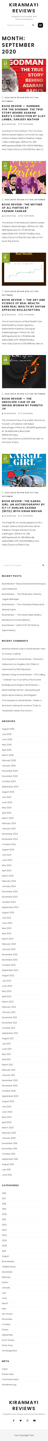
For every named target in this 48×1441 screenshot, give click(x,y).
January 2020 (9, 1138)
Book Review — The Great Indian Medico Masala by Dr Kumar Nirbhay (22, 617)
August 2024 (8, 849)
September (7, 101)
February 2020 (9, 1132)
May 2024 (7, 865)
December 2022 (10, 954)
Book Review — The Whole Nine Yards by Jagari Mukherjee (21, 597)
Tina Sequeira (8, 659)
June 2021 (7, 1048)
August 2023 (8, 912)
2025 (4, 1240)
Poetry (5, 1329)
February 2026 (9, 760)
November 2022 (10, 959)
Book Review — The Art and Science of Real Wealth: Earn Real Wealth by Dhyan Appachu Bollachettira (23, 305)
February (6, 1277)
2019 (4, 1209)
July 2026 (6, 734)
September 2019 (10, 1159)
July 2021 (6, 1043)
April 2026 (6, 749)
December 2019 (9, 1143)
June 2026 (7, 739)
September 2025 (10, 786)
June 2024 (7, 860)
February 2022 (9, 1006)
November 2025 (10, 776)
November (7, 1319)
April (4, 1250)
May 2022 (6, 991)
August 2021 (8, 1038)
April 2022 (6, 996)
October (6, 1324)
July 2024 (6, 854)
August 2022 (8, 975)
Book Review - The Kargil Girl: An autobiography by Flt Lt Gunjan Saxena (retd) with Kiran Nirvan (23, 506)
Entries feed (8, 1374)
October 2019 (8, 1153)
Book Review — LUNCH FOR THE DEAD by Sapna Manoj (20, 628)
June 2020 (7, 1111)
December (7, 1271)
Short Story (7, 1345)
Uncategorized (9, 1350)
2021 (4, 1219)
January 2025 (9, 828)
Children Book (8, 1266)
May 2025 (7, 807)
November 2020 (10, 1085)
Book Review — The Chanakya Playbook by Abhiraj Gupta (23, 607)
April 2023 (6, 933)
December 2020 (10, 1080)
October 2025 (9, 781)
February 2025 (9, 823)
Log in (5, 1368)
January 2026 (9, 765)
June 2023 (7, 923)
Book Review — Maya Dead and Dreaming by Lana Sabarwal (24, 586)
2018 (4, 1203)
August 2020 (8, 1101)
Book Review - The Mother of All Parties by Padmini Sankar (22, 208)
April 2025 (6, 812)
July (4, 1292)
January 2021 (8, 1075)
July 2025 (6, 797)
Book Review (17, 97)
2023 (4, 1229)
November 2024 (10, 839)
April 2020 (6, 1122)
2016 (4, 1193)
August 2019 (8, 1164)
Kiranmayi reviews (24, 8)
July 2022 (6, 980)
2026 (4, 1245)
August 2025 (8, 791)
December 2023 (10, 891)
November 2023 (10, 896)
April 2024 (6, 870)
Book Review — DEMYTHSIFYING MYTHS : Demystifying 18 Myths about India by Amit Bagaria (21, 690)
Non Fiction (31, 97)
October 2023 (9, 902)
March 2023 (7, 938)
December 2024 (10, 833)
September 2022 (10, 970)
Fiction (29, 200)
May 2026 (7, 744)
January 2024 (9, 886)
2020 (7, 97)
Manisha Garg (9, 674)
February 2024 (9, 881)
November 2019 (9, 1148)
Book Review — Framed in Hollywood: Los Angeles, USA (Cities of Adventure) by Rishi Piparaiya (22, 664)
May (4, 1308)
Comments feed (10, 1379)
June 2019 (7, 1174)
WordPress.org (9, 1384)
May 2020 (7, 1117)
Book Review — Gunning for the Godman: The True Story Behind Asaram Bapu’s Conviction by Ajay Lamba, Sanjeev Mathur (24, 112)
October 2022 (9, 965)
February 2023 (9, 944)
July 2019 (6, 1169)
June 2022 (7, 986)
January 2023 (8, 949)
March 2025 (8, 818)
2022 (4, 1224)
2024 (4, 1235)
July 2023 (6, 917)
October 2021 (8, 1027)
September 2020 (10, 1096)
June (4, 1298)
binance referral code (13, 648)
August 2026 (8, 728)
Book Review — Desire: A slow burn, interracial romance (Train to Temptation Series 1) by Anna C (22, 705)
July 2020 (6, 1106)
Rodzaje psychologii (12, 684)
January (6, 1287)
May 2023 (6, 928)
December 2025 (10, 770)
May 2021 (6, 1054)
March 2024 (8, 875)
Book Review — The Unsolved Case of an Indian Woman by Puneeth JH (22, 403)
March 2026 (8, 755)
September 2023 (10, 907)
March (5, 1303)
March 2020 (8, 1127)
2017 (4, 1198)
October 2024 (9, 844)
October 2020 (9, 1090)
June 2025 (7, 802)
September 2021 (10, 1033)
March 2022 (7, 1001)
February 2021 (8, 1069)
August (5, 1256)
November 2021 (9, 1022)
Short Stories (8, 1340)
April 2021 (6, 1059)
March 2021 (7, 1064)
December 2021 (9, 1017)
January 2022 (8, 1012)
